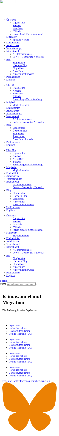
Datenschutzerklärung (19, 331)
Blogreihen (18, 68)
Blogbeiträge (19, 62)
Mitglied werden (21, 39)
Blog (8, 59)
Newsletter (18, 28)
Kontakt (17, 25)
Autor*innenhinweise (23, 74)
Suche (3, 283)
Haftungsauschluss (18, 328)
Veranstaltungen (14, 48)
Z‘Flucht (17, 31)
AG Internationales (22, 54)
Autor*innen (19, 71)
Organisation (19, 22)
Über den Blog (20, 65)
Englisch (10, 79)
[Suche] (36, 284)
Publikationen (13, 76)
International (12, 51)
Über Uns (11, 19)
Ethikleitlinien (13, 42)
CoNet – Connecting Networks (28, 56)
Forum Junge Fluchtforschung (27, 34)
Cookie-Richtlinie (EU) (20, 333)
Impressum (14, 325)
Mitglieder (11, 36)
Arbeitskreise (12, 45)
